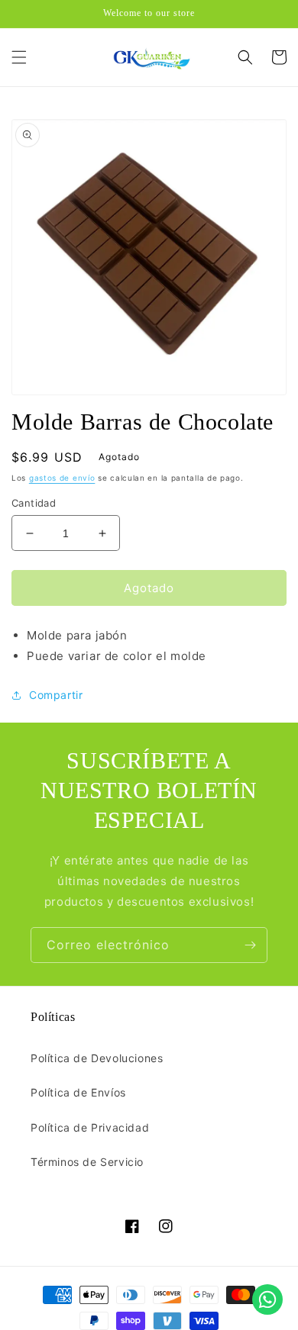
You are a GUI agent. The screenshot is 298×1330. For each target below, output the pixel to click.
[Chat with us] (267, 1299)
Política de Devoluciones (97, 1057)
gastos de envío (62, 477)
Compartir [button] (56, 694)
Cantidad (33, 503)
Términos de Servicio (87, 1161)
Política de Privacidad (90, 1127)
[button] (19, 57)
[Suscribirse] (250, 945)
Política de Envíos (78, 1092)
